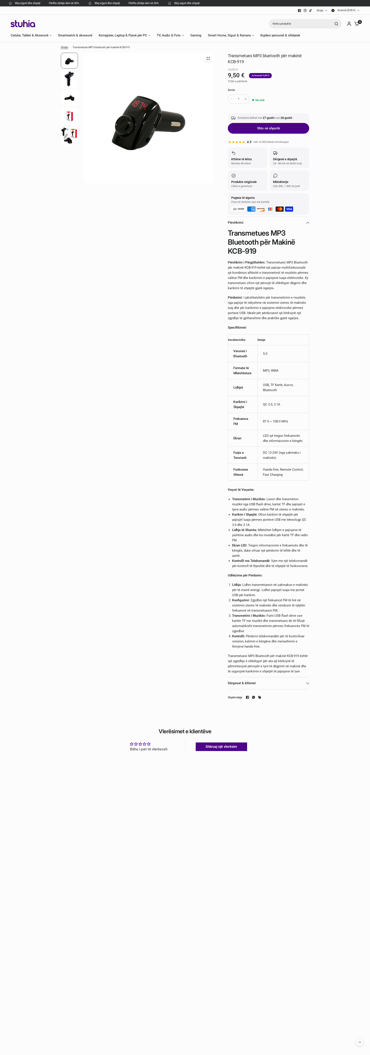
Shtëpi (64, 47)
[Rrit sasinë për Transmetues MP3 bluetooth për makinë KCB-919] (245, 98)
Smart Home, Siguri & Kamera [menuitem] (229, 35)
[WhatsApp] (253, 697)
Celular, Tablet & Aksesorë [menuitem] (29, 35)
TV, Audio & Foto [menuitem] (169, 35)
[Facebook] (299, 10)
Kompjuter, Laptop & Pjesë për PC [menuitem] (123, 35)
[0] (355, 24)
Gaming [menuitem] (195, 35)
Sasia (231, 89)
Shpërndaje (235, 697)
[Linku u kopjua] (259, 697)
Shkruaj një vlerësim (221, 747)
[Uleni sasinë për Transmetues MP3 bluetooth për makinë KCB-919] (231, 98)
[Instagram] (305, 10)
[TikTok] (310, 10)
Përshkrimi (235, 222)
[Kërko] (336, 23)
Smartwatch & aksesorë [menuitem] (75, 35)
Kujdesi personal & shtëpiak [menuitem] (280, 35)
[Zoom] (208, 58)
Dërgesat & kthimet (242, 683)
